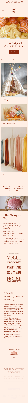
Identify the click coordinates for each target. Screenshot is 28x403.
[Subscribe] (23, 382)
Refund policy (23, 400)
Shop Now (14, 52)
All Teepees (6, 100)
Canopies (6, 175)
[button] (3, 10)
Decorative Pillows (9, 123)
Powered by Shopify (14, 400)
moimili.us (8, 400)
